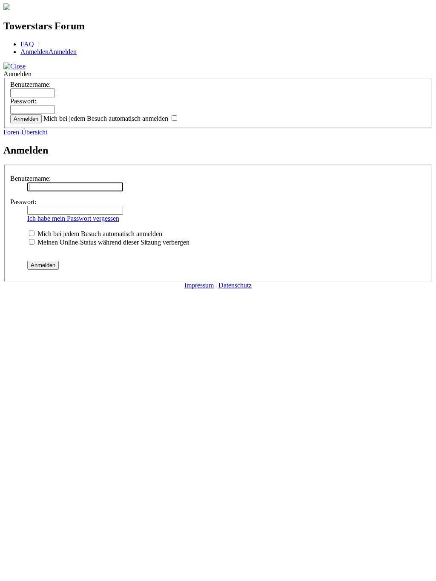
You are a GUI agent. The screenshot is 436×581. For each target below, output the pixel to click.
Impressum (199, 285)
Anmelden (34, 51)
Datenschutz (235, 285)
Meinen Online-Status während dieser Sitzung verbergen (112, 242)
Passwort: (23, 101)
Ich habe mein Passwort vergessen (73, 218)
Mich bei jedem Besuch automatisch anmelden (106, 118)
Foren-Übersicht (25, 132)
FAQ (27, 44)
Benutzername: (30, 84)
